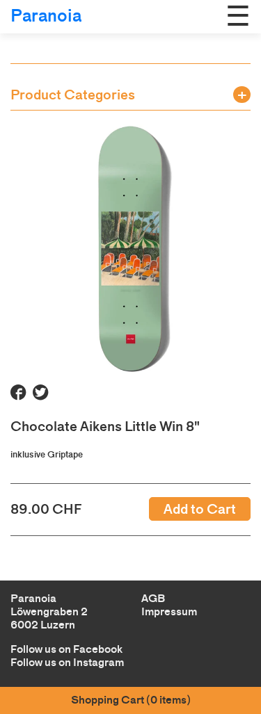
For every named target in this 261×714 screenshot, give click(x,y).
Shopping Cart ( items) (131, 699)
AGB (153, 598)
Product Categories (72, 94)
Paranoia (45, 15)
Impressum (169, 611)
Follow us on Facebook (66, 649)
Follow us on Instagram (67, 662)
